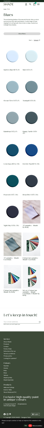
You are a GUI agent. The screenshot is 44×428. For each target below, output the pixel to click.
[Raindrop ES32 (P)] (12, 117)
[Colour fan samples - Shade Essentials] (31, 244)
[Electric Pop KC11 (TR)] (31, 150)
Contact (6, 346)
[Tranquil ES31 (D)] (31, 87)
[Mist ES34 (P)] (31, 56)
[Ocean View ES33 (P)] (12, 87)
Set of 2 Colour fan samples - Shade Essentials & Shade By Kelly (31, 292)
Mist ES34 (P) (27, 70)
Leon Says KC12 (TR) (12, 164)
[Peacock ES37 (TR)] (12, 181)
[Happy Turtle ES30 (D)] (31, 117)
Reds (5, 370)
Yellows (6, 375)
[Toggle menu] (38, 4)
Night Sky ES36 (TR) (11, 225)
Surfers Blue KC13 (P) (12, 70)
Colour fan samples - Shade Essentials (31, 259)
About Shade (7, 342)
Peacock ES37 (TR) (11, 195)
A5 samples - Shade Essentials (11, 259)
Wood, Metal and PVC (10, 392)
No (30, 425)
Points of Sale (8, 349)
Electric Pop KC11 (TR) (31, 164)
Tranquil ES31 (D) (29, 101)
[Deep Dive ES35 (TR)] (31, 181)
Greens (6, 368)
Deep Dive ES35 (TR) (30, 195)
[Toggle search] (30, 4)
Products (6, 344)
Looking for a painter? (10, 358)
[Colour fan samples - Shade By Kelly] (12, 276)
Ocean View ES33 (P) (11, 101)
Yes (26, 425)
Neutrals (6, 366)
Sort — (31, 40)
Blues (5, 373)
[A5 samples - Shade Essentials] (12, 244)
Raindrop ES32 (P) (10, 131)
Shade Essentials (8, 380)
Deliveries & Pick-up (10, 351)
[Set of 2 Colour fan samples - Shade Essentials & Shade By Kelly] (31, 276)
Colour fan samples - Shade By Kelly (12, 291)
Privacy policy (8, 356)
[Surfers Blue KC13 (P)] (12, 56)
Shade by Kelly (8, 377)
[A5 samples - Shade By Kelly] (31, 212)
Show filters (22, 34)
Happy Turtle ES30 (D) (30, 132)
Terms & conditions (9, 353)
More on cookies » (37, 425)
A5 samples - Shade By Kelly (30, 226)
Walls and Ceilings (9, 387)
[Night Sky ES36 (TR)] (12, 212)
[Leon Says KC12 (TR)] (12, 150)
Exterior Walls (8, 390)
